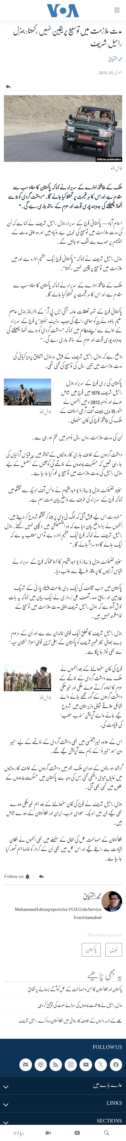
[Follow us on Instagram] (71, 1065)
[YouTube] (77, 1133)
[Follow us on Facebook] (116, 1065)
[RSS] (55, 1065)
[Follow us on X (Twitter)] (101, 1065)
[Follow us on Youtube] (85, 1065)
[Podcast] (41, 1065)
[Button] (7, 87)
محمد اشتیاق (115, 59)
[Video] (48, 1133)
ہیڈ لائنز (19, 1133)
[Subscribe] (25, 1065)
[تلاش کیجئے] (106, 1133)
